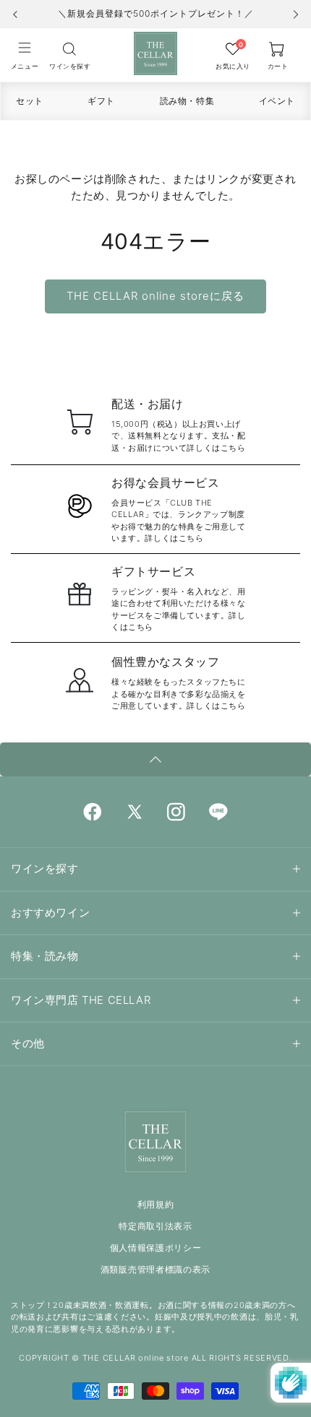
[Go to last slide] (15, 14)
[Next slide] (296, 14)
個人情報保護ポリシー (156, 1247)
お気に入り (233, 66)
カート (278, 66)
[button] (25, 54)
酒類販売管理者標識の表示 (155, 1269)
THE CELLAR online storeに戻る (155, 296)
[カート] (69, 48)
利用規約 (155, 1204)
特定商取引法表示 (155, 1226)
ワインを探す (69, 66)
